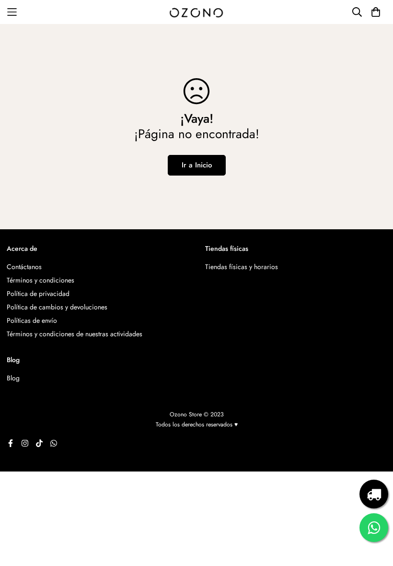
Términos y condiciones (40, 280)
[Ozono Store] (196, 12)
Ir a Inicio (197, 165)
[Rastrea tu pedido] (373, 494)
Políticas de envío (32, 320)
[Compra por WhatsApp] (373, 527)
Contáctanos (24, 266)
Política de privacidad (38, 293)
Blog (13, 378)
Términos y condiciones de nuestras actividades (74, 334)
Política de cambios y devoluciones (57, 307)
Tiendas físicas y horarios (241, 266)
